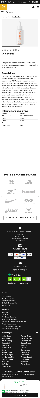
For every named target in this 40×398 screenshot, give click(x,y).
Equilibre (11, 49)
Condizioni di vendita (9, 317)
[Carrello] (38, 6)
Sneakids (24, 348)
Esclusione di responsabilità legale (14, 321)
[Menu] (2, 12)
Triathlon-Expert (26, 357)
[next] (38, 196)
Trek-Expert (25, 355)
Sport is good (25, 350)
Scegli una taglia (20, 395)
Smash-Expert (26, 343)
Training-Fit (25, 352)
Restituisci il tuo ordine (20, 271)
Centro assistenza (8, 298)
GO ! (37, 2)
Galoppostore (6, 348)
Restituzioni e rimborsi (9, 319)
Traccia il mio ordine (8, 300)
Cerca (11, 12)
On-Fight (5, 364)
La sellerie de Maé (8, 357)
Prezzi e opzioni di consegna (11, 326)
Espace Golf (6, 343)
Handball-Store (7, 352)
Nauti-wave (5, 362)
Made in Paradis (7, 359)
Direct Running (7, 341)
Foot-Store (5, 345)
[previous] (1, 196)
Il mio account (6, 296)
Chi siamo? (5, 312)
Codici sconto (6, 305)
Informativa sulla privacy (10, 328)
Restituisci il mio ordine (10, 303)
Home (4, 17)
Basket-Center (6, 336)
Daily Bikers (6, 338)
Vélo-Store (24, 362)
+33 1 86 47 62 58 (20, 241)
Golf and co (5, 350)
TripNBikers (25, 359)
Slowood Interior (26, 341)
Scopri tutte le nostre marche (20, 218)
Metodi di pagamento (9, 324)
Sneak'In (24, 345)
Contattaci (20, 234)
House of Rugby (7, 355)
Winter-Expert (25, 364)
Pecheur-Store (26, 336)
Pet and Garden (26, 338)
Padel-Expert (6, 366)
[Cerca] (7, 12)
